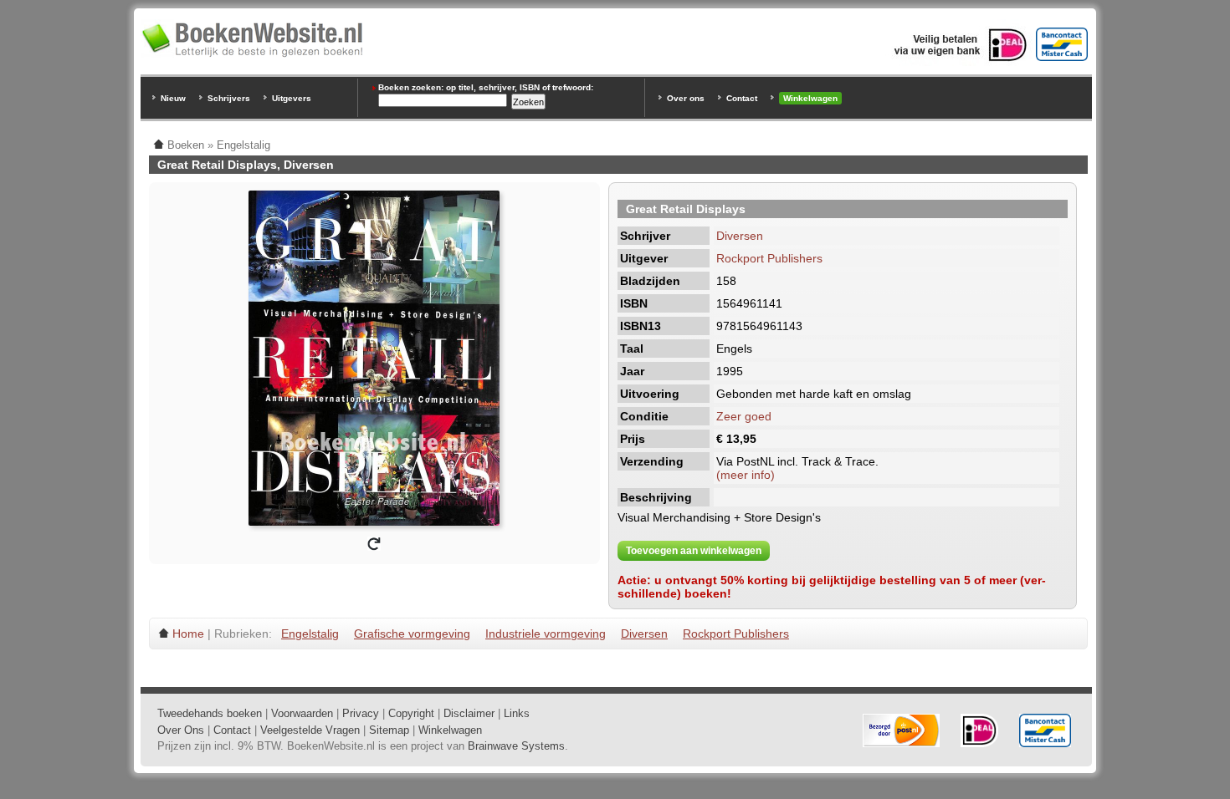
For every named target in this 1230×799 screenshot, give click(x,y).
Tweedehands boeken (209, 713)
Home (188, 633)
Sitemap (389, 730)
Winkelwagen (810, 98)
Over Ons (180, 730)
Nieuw (173, 98)
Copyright (411, 713)
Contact (741, 98)
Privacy (360, 713)
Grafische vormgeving (412, 633)
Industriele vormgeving (545, 633)
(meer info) (745, 474)
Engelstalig (310, 633)
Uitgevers (291, 98)
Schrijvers (229, 98)
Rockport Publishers (769, 258)
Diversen (739, 235)
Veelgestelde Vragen (310, 730)
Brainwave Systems (516, 746)
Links (517, 713)
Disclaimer (469, 713)
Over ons (686, 98)
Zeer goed (743, 416)
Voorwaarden (302, 713)
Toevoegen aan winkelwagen (693, 551)
